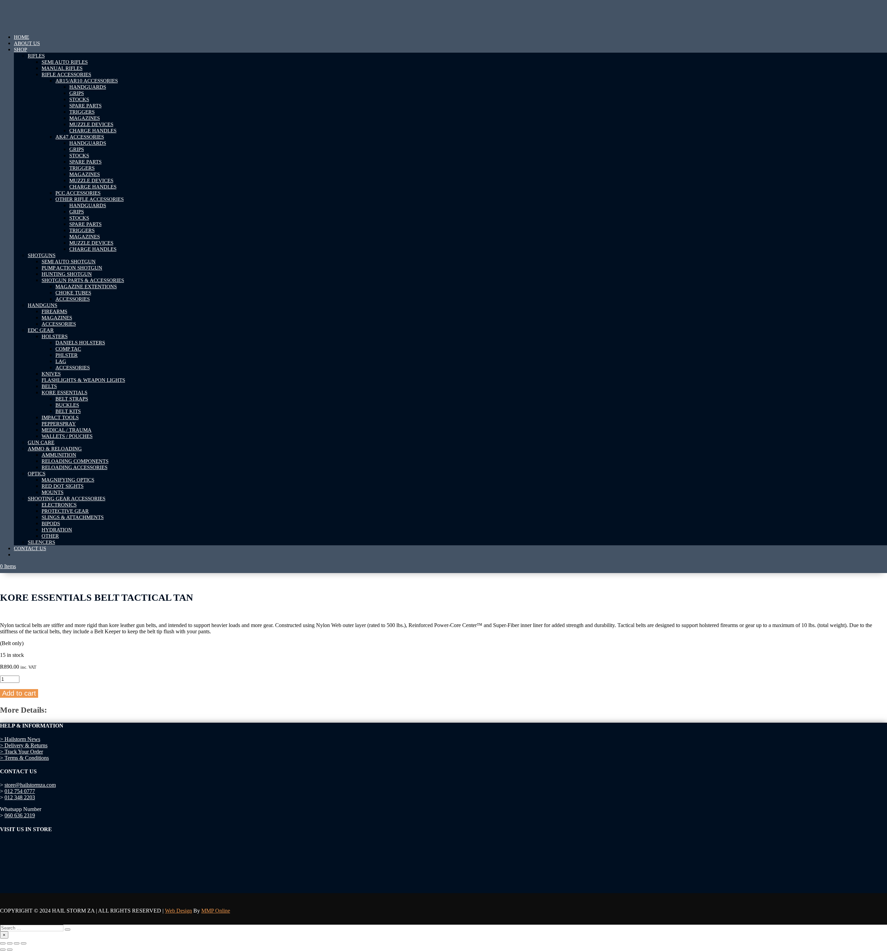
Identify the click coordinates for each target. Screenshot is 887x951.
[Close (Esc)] (23, 943)
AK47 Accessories (79, 137)
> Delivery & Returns (23, 745)
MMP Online (215, 911)
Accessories (72, 299)
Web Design (178, 911)
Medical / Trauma (66, 430)
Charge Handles (92, 130)
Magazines (84, 118)
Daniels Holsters (80, 342)
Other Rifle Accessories (89, 199)
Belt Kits (68, 411)
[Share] (16, 943)
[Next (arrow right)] (9, 950)
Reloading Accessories (74, 467)
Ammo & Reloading (55, 448)
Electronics (59, 505)
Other (50, 536)
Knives (51, 374)
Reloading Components (75, 461)
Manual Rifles (62, 68)
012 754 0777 (20, 791)
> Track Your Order (21, 752)
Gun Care (41, 442)
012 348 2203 (20, 797)
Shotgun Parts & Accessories (83, 280)
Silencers (41, 542)
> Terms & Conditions (24, 758)
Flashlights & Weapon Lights (83, 380)
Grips (76, 93)
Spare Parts (85, 105)
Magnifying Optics (68, 480)
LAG (60, 361)
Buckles (67, 405)
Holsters (55, 336)
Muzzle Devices (91, 124)
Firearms (54, 311)
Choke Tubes (73, 293)
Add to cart (19, 693)
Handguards (87, 87)
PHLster (66, 355)
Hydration (57, 529)
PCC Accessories (77, 193)
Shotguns (41, 255)
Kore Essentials (64, 392)
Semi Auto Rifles (65, 62)
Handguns (42, 305)
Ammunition (59, 455)
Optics (36, 473)
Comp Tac (68, 349)
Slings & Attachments (73, 517)
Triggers (82, 112)
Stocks (79, 99)
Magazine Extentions (86, 286)
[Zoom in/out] (3, 943)
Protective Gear (65, 511)
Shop (20, 49)
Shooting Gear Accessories (66, 498)
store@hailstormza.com (30, 785)
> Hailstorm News (20, 739)
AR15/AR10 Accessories (86, 80)
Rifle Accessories (66, 74)
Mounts (52, 492)
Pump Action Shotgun (72, 268)
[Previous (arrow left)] (3, 950)
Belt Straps (71, 399)
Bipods (51, 523)
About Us (27, 43)
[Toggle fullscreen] (9, 943)
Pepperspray (59, 423)
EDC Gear (41, 330)
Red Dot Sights (63, 486)
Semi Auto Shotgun (69, 261)
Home (21, 37)
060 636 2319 (20, 815)
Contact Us (30, 548)
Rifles (36, 56)
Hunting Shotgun (67, 274)
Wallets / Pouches (67, 436)
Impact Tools (60, 417)
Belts (49, 386)
